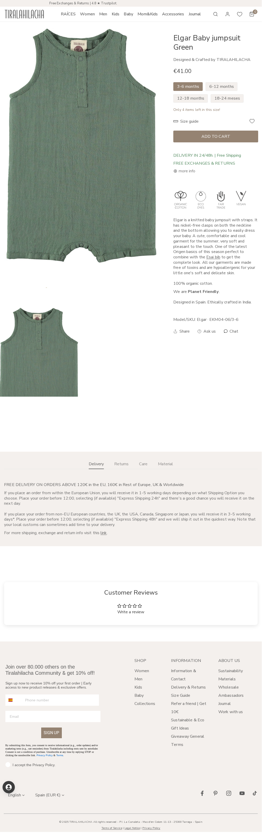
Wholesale (228, 687)
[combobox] (14, 700)
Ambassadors (231, 695)
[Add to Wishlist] (252, 121)
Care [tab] (143, 464)
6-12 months (221, 86)
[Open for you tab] (9, 787)
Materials (227, 679)
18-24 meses (227, 98)
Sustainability (230, 671)
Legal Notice (132, 828)
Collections (144, 703)
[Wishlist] (240, 14)
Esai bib (213, 257)
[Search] (215, 14)
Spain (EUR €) (48, 795)
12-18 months (190, 98)
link (103, 533)
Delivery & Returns (188, 687)
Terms (59, 755)
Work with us (230, 712)
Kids (138, 687)
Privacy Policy (45, 755)
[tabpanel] (131, 509)
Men (138, 679)
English (14, 795)
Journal (224, 703)
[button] (87, 14)
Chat (233, 331)
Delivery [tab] (96, 464)
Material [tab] (165, 464)
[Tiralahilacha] (24, 14)
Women (141, 671)
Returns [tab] (121, 464)
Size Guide (180, 695)
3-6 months (188, 86)
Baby (139, 695)
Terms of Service (111, 828)
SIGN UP (51, 732)
